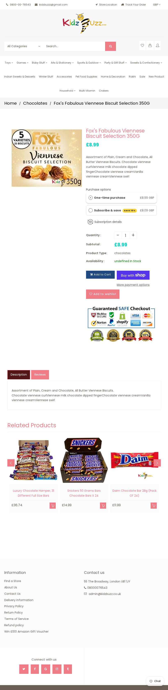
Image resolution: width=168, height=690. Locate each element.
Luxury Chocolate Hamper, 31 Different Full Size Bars (33, 493)
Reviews (40, 374)
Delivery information (18, 600)
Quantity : (93, 235)
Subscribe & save (115, 210)
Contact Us (12, 594)
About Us (10, 587)
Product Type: (96, 253)
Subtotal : (93, 244)
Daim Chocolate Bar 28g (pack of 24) (134, 493)
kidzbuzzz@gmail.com (53, 4)
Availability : (95, 261)
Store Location (108, 4)
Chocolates (35, 103)
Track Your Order (135, 4)
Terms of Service (16, 619)
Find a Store (12, 581)
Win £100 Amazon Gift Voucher (26, 631)
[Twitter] (23, 669)
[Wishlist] (142, 45)
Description (19, 374)
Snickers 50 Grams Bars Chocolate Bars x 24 (84, 493)
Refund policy (14, 625)
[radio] (91, 197)
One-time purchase (109, 198)
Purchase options (98, 189)
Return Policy (13, 612)
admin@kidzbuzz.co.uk (105, 594)
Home (10, 103)
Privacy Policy (14, 606)
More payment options (133, 285)
